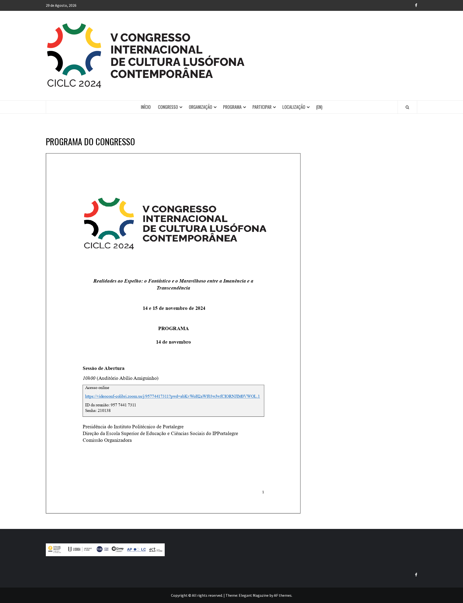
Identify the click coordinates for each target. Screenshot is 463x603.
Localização (293, 107)
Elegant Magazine (254, 595)
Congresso (168, 107)
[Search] (407, 107)
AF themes (283, 595)
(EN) (319, 107)
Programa (232, 107)
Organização (200, 107)
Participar (262, 107)
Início (146, 107)
